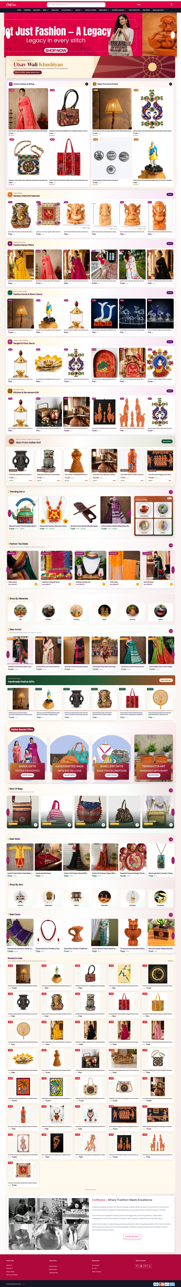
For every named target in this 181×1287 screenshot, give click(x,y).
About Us (9, 1265)
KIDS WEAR (146, 10)
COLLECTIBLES (66, 10)
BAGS (45, 10)
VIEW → (31, 480)
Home (19, 10)
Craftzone (23, 1284)
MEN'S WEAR (103, 10)
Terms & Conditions (12, 1275)
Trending (27, 10)
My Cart (94, 1268)
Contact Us (9, 1268)
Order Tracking (96, 1272)
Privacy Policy (10, 1272)
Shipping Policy (53, 1273)
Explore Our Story (132, 1236)
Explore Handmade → (166, 680)
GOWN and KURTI (158, 10)
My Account (95, 1265)
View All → (86, 84)
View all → (170, 961)
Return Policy (53, 1269)
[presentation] (8, 35)
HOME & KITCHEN (90, 10)
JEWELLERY (55, 10)
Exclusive (36, 10)
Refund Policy (53, 1266)
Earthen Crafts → (167, 441)
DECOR (78, 10)
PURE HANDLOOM (134, 10)
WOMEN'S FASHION (118, 10)
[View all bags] (171, 790)
